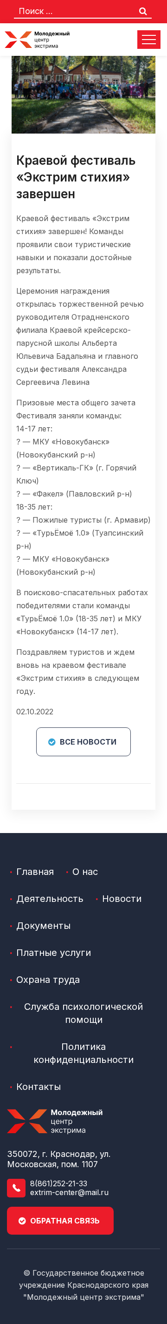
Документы (43, 925)
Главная (35, 871)
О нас (85, 871)
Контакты (38, 1086)
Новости (121, 898)
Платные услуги (53, 952)
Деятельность (50, 898)
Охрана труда (48, 979)
